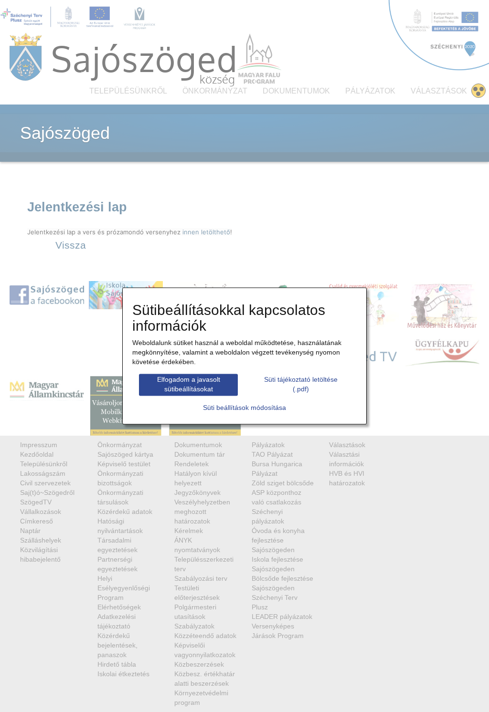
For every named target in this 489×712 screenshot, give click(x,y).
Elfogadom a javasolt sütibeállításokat (188, 384)
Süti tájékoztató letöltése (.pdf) (301, 384)
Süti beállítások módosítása (244, 408)
